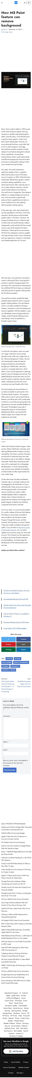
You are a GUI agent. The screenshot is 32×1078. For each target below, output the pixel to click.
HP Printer (13, 1016)
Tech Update (18, 1031)
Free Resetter (23, 1005)
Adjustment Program (11, 993)
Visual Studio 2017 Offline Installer (14, 628)
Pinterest (8, 644)
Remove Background (21, 662)
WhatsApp (8, 649)
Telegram (23, 649)
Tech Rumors (8, 1031)
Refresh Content (23, 1067)
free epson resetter (11, 1005)
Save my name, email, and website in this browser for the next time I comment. (15, 763)
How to (23, 1013)
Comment (7, 716)
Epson (11, 1003)
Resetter (10, 1021)
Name (6, 742)
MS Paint (17, 658)
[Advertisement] (16, 51)
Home (6, 1062)
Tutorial (25, 1031)
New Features (6, 662)
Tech (17, 1028)
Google (24, 1011)
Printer (17, 1018)
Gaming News (16, 1011)
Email (23, 644)
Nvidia (5, 1018)
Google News (7, 1013)
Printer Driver (25, 1018)
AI (20, 993)
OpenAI (11, 1018)
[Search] (25, 2)
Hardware (16, 1013)
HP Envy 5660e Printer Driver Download (14, 899)
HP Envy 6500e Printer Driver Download (15, 971)
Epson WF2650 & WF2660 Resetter (13, 824)
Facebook (23, 639)
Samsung (25, 1023)
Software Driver (10, 1028)
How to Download (9, 1067)
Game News (7, 1008)
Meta (20, 1016)
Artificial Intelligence (13, 998)
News (11, 32)
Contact (10, 1073)
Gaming (7, 1011)
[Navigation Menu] (28, 2)
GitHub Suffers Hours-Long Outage (13, 833)
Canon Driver (9, 1000)
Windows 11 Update (8, 670)
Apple (8, 995)
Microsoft (26, 1016)
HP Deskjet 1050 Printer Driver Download (15, 920)
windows (5, 666)
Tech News (24, 1028)
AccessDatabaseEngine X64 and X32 (15, 599)
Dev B (5, 29)
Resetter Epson (19, 1021)
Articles (9, 658)
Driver (25, 1000)
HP (28, 1013)
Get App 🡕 (20, 1073)
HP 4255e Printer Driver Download (13, 842)
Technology (4, 32)
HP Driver (5, 1016)
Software (24, 1026)
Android (25, 993)
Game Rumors (18, 1008)
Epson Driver (18, 1003)
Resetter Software (9, 1023)
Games (26, 1008)
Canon (23, 998)
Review (18, 1023)
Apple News (15, 995)
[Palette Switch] (2, 2)
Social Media (15, 1026)
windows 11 (15, 666)
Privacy (25, 1062)
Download (18, 1000)
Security (7, 1026)
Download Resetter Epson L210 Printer (16, 622)
